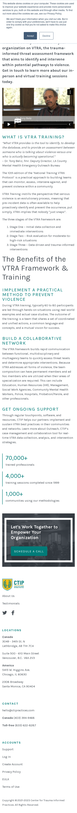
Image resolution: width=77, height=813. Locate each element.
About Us (8, 596)
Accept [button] (30, 35)
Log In (6, 757)
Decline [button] (46, 35)
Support (7, 749)
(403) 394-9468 (24, 718)
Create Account (12, 764)
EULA (5, 779)
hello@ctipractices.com (18, 710)
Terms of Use (10, 786)
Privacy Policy (11, 771)
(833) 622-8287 (25, 725)
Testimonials (11, 603)
